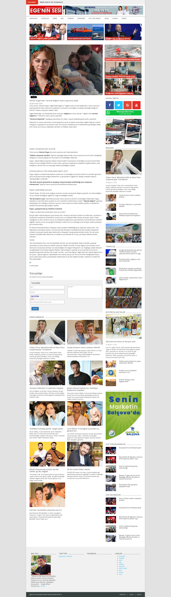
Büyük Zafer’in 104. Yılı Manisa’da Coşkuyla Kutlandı (58, 2)
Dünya (121, 572)
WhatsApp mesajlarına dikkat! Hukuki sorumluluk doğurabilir (130, 269)
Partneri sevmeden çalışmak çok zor (45, 510)
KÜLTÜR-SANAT (95, 18)
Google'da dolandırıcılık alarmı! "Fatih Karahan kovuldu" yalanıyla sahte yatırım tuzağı (130, 252)
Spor (120, 570)
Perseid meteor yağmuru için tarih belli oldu (129, 260)
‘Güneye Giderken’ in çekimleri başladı (46, 388)
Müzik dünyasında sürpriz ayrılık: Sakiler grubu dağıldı (44, 470)
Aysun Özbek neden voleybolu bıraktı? (130, 499)
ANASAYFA (33, 18)
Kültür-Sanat (123, 568)
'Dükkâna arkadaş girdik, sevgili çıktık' (46, 428)
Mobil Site (123, 594)
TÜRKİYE (70, 18)
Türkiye (121, 564)
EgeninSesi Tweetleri (65, 556)
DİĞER (124, 18)
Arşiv (120, 574)
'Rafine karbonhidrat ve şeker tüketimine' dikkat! (130, 362)
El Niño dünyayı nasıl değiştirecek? (126, 381)
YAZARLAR (45, 18)
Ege (120, 562)
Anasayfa (122, 556)
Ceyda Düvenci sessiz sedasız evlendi (83, 347)
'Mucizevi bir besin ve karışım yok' (121, 341)
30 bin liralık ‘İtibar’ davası (78, 469)
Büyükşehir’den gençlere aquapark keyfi (128, 485)
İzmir (120, 560)
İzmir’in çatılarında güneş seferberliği (128, 467)
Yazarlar (121, 558)
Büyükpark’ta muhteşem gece (130, 448)
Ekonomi (122, 566)
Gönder (35, 309)
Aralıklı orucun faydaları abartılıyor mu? (128, 371)
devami (43, 586)
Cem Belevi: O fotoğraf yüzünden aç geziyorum (83, 429)
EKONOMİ (81, 18)
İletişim (139, 594)
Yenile (32, 299)
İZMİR (55, 18)
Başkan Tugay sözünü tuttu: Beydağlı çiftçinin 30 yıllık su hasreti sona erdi (129, 477)
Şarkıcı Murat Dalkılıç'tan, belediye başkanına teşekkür (82, 389)
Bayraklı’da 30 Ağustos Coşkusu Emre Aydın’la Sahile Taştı (131, 458)
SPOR (107, 18)
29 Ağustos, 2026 (111, 344)
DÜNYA (115, 18)
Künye (131, 594)
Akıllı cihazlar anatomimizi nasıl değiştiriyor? (130, 279)
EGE (62, 18)
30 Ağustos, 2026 (111, 182)
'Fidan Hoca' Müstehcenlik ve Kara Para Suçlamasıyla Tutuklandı (47, 348)
